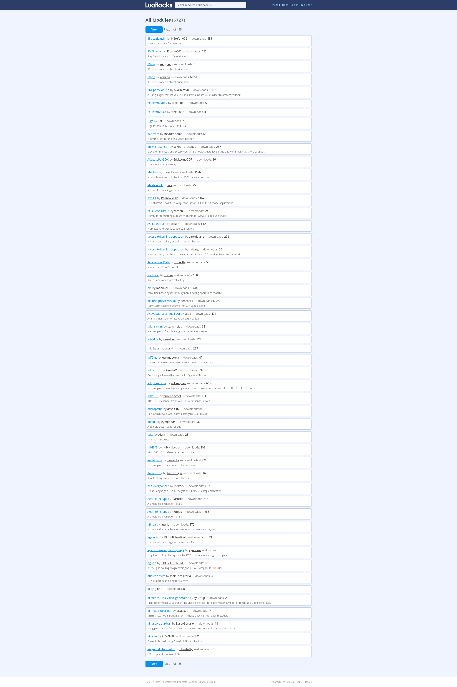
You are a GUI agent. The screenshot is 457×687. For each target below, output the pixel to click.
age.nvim (153, 537)
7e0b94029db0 (157, 103)
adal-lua (152, 339)
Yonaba (165, 77)
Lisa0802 (182, 611)
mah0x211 (163, 288)
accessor (153, 275)
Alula (161, 435)
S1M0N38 (168, 636)
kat (160, 121)
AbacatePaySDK (158, 159)
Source (300, 681)
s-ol (169, 185)
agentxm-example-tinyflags (165, 550)
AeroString (154, 473)
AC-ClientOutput (158, 211)
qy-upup (199, 598)
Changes (203, 681)
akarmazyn (181, 90)
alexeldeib (169, 339)
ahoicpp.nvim (156, 576)
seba (188, 314)
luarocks (168, 172)
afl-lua (151, 524)
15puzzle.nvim (156, 38)
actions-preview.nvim (161, 301)
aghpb (151, 563)
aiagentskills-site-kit (161, 649)
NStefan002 (179, 38)
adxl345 (152, 447)
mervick (179, 486)
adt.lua (151, 422)
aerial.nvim (154, 460)
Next (154, 29)
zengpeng (166, 64)
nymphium (168, 422)
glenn (158, 589)
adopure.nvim (156, 383)
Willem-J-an (178, 383)
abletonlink (155, 185)
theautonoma (173, 134)
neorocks (186, 301)
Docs (285, 5)
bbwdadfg (186, 649)
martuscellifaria (180, 576)
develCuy (173, 409)
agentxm (195, 550)
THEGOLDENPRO (172, 563)
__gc (150, 121)
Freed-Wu (172, 370)
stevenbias (174, 326)
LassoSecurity (185, 623)
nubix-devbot (172, 396)
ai (148, 589)
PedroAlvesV (169, 198)
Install (276, 5)
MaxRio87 (178, 103)
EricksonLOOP (182, 159)
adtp (150, 435)
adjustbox (154, 370)
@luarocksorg (278, 681)
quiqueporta (170, 357)
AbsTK (151, 198)
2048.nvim (154, 51)
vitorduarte (196, 237)
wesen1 (179, 211)
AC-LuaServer (156, 224)
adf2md (152, 357)
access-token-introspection (165, 237)
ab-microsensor (158, 147)
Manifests (182, 681)
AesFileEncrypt (157, 499)
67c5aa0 (291, 681)
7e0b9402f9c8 (156, 112)
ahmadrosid (165, 348)
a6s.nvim (153, 134)
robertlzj (180, 262)
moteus (177, 512)
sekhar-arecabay (185, 147)
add (149, 348)
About (212, 681)
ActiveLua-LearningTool (163, 314)
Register (306, 5)
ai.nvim (152, 636)
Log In (294, 5)
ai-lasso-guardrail (159, 623)
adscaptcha (154, 409)
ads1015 (153, 396)
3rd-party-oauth (158, 90)
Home (148, 681)
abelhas (152, 172)
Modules (193, 681)
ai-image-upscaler (159, 611)
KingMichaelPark (175, 537)
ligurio (165, 524)
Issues (308, 681)
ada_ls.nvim (155, 326)
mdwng (194, 249)
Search (156, 681)
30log (151, 64)
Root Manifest (169, 681)
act (149, 288)
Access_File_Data (158, 262)
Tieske (168, 275)
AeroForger (174, 473)
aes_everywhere (158, 486)
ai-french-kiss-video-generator (168, 598)
